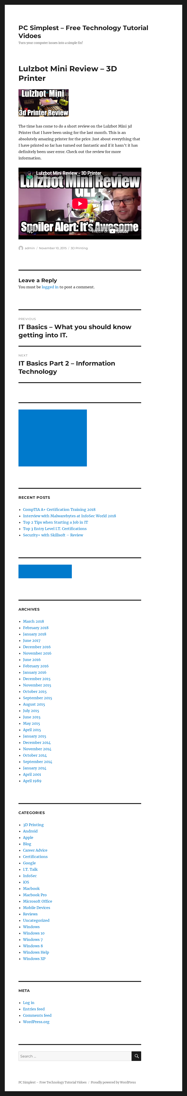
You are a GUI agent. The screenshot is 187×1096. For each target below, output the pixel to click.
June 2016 (32, 659)
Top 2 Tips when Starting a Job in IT (55, 522)
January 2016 (35, 672)
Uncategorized (36, 920)
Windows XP (34, 958)
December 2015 (37, 678)
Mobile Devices (36, 907)
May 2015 (31, 723)
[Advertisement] (53, 438)
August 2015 (34, 704)
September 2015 (37, 698)
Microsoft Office (37, 901)
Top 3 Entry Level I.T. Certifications (55, 528)
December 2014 (37, 742)
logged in (50, 287)
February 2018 (36, 627)
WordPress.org (36, 1021)
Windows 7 (33, 939)
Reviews (30, 914)
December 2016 (37, 647)
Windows (31, 926)
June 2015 (32, 717)
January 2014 (34, 768)
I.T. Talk (30, 869)
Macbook (31, 888)
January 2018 (34, 634)
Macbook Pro (35, 895)
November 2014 (37, 749)
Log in (28, 1002)
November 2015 (37, 685)
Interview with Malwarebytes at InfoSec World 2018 (69, 516)
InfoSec (30, 875)
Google (29, 863)
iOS (26, 882)
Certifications (35, 856)
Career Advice (35, 850)
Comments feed (37, 1015)
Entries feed (34, 1009)
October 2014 (35, 755)
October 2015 (35, 691)
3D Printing (79, 248)
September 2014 (37, 761)
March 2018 (33, 621)
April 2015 (32, 729)
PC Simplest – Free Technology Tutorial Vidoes (52, 1082)
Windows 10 (33, 933)
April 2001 (32, 774)
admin (30, 248)
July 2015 (31, 710)
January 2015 (34, 736)
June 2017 (31, 640)
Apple (28, 837)
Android (30, 831)
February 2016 (36, 666)
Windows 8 (33, 946)
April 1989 (32, 780)
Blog (27, 844)
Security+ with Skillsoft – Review (53, 535)
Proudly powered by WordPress (113, 1082)
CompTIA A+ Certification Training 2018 (59, 509)
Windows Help (36, 952)
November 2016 (37, 653)
